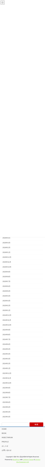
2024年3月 (6, 359)
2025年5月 (6, 291)
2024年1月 (6, 368)
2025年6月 (6, 286)
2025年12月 (7, 257)
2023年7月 (6, 397)
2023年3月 (6, 417)
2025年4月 (6, 296)
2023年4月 (6, 412)
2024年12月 (7, 315)
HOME (4, 429)
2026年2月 (6, 247)
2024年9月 (6, 330)
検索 (36, 424)
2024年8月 (6, 334)
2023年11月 (7, 378)
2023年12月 (7, 373)
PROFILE (5, 442)
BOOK (4, 433)
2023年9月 (6, 388)
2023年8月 (6, 392)
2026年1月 (6, 252)
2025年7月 (6, 281)
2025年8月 (6, 276)
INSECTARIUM (7, 437)
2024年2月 (6, 363)
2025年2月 (6, 305)
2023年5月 (6, 407)
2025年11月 (7, 262)
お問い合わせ (6, 450)
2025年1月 (6, 310)
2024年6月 (6, 344)
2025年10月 (7, 267)
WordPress (16, 459)
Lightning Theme (28, 459)
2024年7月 (6, 339)
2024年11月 (7, 320)
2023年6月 (6, 402)
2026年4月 (6, 238)
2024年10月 (7, 325)
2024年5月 (6, 349)
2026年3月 (6, 243)
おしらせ (6, 446)
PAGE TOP (41, 451)
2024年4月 (6, 354)
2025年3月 (6, 301)
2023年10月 (7, 383)
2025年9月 (6, 272)
